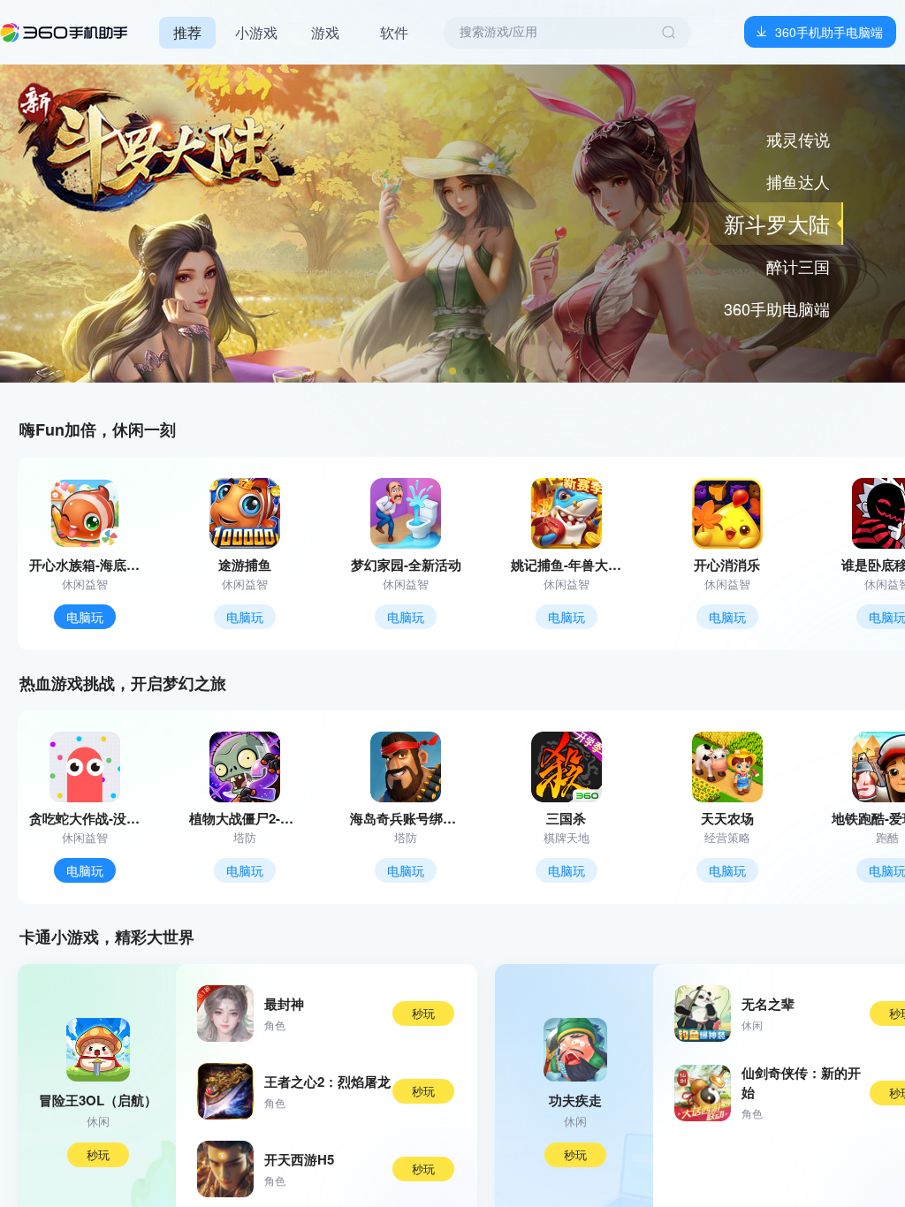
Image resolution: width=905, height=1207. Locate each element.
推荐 (187, 32)
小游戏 (256, 32)
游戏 (325, 32)
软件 (394, 32)
